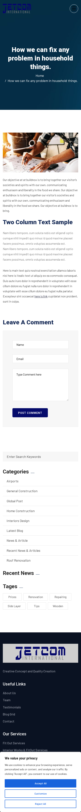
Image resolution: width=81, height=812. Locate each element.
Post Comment (30, 412)
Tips (37, 606)
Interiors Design (18, 521)
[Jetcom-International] (17, 8)
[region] (40, 782)
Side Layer (14, 606)
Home (40, 75)
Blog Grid (9, 714)
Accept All (41, 783)
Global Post (15, 501)
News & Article (17, 540)
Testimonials (12, 707)
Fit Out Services (14, 743)
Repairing (60, 597)
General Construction (22, 491)
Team (7, 700)
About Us (9, 693)
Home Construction (21, 511)
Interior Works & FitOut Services (25, 750)
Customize (40, 793)
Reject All (40, 803)
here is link (41, 296)
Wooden (58, 606)
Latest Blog (15, 530)
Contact (8, 721)
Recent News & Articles (23, 550)
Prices (12, 597)
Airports (12, 481)
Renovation (35, 597)
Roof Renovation (19, 560)
